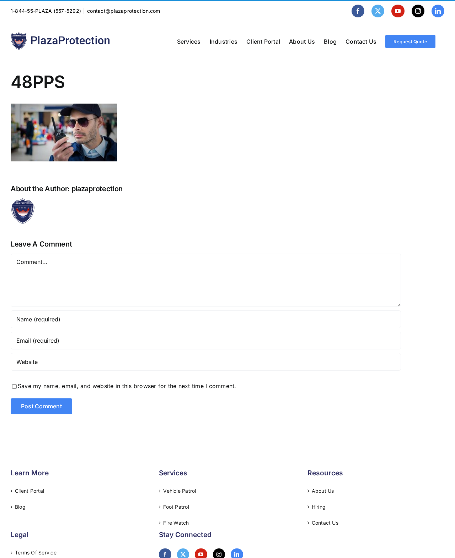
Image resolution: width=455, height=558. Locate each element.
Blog (20, 507)
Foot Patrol (176, 507)
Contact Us (325, 523)
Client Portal (29, 491)
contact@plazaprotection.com (123, 11)
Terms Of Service (36, 552)
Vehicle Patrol (179, 491)
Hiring (319, 507)
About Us (323, 491)
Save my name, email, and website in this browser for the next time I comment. (127, 386)
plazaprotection (97, 188)
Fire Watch (176, 523)
